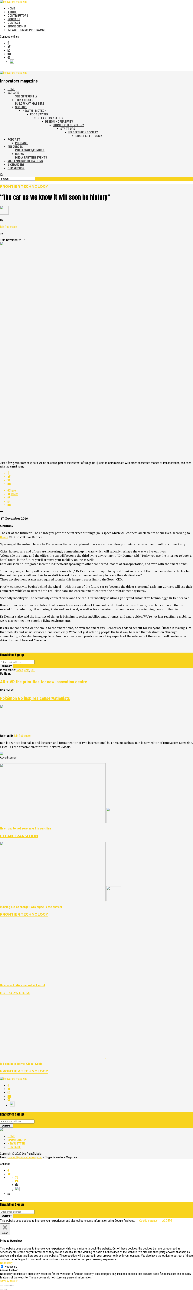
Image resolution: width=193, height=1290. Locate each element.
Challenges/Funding (29, 150)
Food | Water (39, 114)
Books (19, 154)
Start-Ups (67, 129)
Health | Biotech (34, 111)
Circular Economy (88, 136)
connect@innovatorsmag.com (25, 1157)
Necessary (11, 1266)
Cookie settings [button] (148, 1220)
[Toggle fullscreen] (9, 1285)
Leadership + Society (83, 132)
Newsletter (16, 1143)
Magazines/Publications (25, 161)
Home (11, 8)
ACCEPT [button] (167, 1220)
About (12, 12)
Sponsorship (17, 26)
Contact (14, 23)
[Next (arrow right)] (5, 1289)
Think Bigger (24, 100)
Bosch (4, 537)
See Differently (26, 96)
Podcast (14, 19)
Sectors (21, 107)
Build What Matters (29, 103)
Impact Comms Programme (27, 30)
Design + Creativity (59, 121)
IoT (33, 670)
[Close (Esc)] (1, 1285)
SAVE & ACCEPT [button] (10, 1281)
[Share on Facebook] (100, 473)
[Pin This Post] (100, 480)
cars (26, 670)
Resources (15, 147)
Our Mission (16, 168)
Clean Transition (50, 118)
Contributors (18, 15)
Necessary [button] (6, 1263)
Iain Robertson (8, 227)
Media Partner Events (31, 157)
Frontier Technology (68, 125)
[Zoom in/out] (12, 1285)
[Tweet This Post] (100, 476)
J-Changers (16, 165)
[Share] (5, 1285)
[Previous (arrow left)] (1, 1289)
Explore (13, 93)
